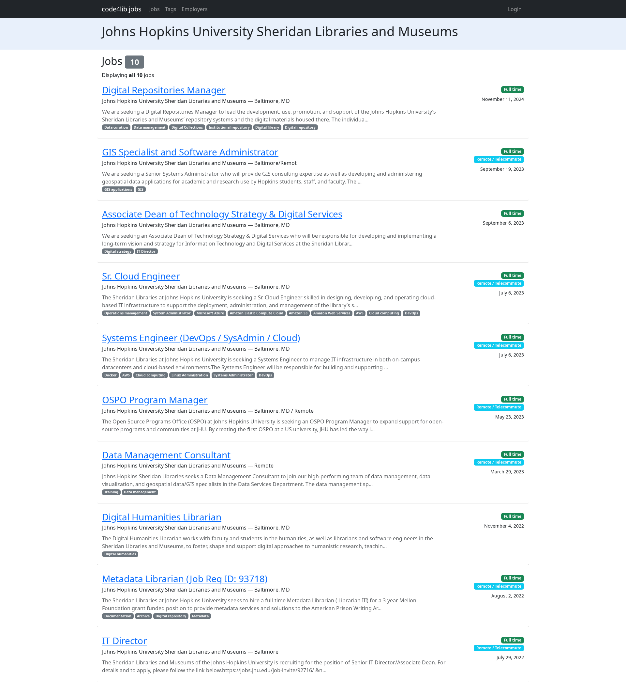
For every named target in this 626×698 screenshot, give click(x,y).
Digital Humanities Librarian (161, 517)
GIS (140, 189)
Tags (170, 9)
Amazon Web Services (331, 313)
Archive (143, 616)
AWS (360, 313)
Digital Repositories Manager (164, 90)
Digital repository (300, 127)
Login (515, 9)
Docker (110, 375)
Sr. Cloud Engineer (141, 276)
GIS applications (118, 189)
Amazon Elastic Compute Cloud (256, 313)
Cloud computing (384, 313)
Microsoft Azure (210, 313)
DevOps (411, 313)
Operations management (125, 313)
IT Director (146, 251)
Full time (512, 89)
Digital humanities (120, 554)
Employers (195, 9)
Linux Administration (189, 375)
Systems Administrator (233, 375)
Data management (150, 127)
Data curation (116, 127)
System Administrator (172, 313)
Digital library (267, 127)
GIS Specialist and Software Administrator (190, 152)
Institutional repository (229, 127)
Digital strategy (117, 251)
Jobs (154, 9)
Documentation (117, 616)
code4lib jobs (122, 9)
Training (111, 492)
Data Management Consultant (166, 455)
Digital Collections (187, 127)
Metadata (200, 616)
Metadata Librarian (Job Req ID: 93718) (184, 578)
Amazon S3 (298, 313)
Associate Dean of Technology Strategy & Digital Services (222, 214)
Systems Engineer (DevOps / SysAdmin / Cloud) (201, 337)
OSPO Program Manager (155, 399)
